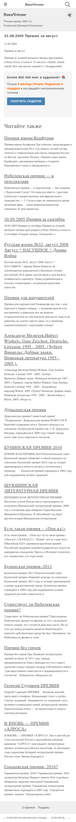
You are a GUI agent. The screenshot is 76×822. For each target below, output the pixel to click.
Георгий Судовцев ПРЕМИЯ (31, 685)
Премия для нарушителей (29, 297)
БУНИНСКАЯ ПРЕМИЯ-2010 (33, 447)
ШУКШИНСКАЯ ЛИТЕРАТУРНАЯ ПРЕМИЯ (31, 487)
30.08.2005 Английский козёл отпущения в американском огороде (41, 818)
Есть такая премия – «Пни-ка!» (35, 528)
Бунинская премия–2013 (28, 566)
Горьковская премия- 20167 (31, 766)
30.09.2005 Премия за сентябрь (34, 219)
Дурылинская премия (25, 409)
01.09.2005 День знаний (63, 818)
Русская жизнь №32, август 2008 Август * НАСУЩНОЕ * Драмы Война (36, 249)
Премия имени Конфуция (29, 138)
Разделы (43, 807)
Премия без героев (22, 647)
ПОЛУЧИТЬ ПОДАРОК (26, 101)
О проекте (28, 807)
